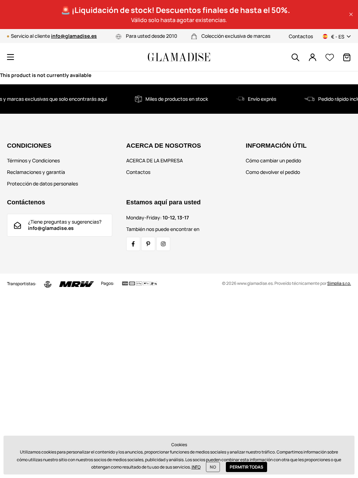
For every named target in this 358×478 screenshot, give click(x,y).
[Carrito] (347, 57)
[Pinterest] (148, 244)
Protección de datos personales (42, 183)
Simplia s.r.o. (339, 283)
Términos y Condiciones (33, 160)
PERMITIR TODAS (246, 467)
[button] (351, 14)
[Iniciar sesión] (312, 57)
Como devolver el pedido (273, 172)
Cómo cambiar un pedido (273, 160)
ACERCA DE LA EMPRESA (154, 160)
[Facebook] (133, 244)
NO (213, 467)
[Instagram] (163, 244)
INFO (196, 467)
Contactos (301, 36)
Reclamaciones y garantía (36, 172)
